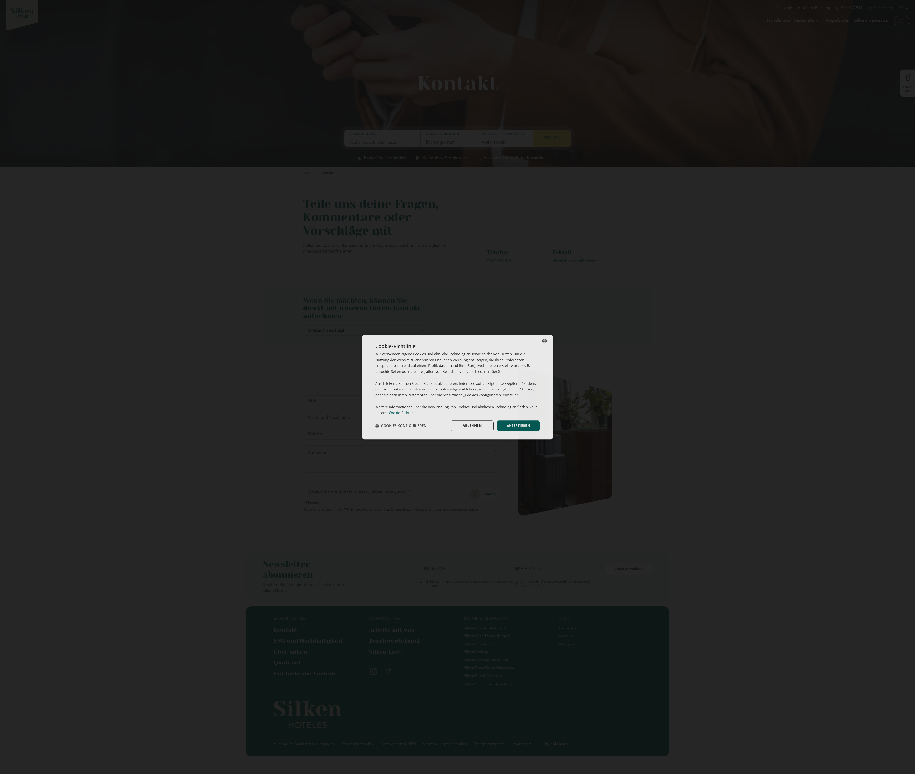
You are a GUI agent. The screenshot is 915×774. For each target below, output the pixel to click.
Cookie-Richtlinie (402, 412)
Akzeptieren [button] (518, 425)
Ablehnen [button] (472, 425)
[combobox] (544, 341)
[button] (401, 426)
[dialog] (457, 387)
